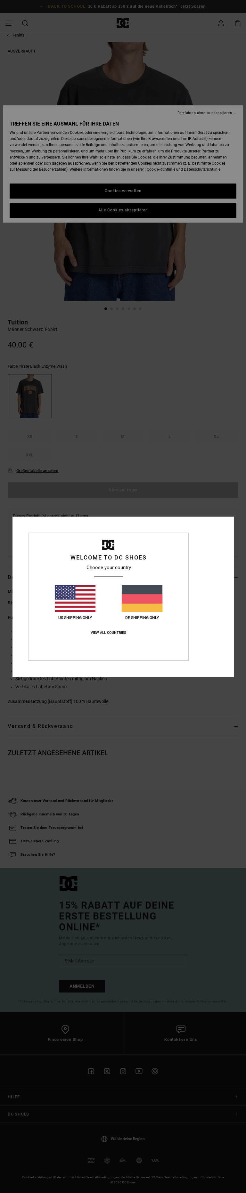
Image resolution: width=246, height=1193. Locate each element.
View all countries (108, 633)
